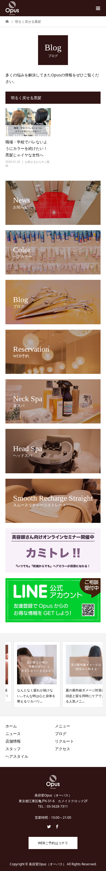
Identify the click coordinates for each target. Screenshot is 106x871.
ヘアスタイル (16, 756)
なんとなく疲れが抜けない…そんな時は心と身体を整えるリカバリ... (28, 696)
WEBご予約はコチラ (53, 843)
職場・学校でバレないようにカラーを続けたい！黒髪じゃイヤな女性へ (26, 148)
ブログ (60, 733)
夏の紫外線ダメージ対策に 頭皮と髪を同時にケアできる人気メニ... (77, 696)
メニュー (62, 725)
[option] (28, 674)
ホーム (11, 725)
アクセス (62, 748)
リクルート (64, 741)
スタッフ (13, 748)
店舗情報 (13, 741)
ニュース (13, 733)
